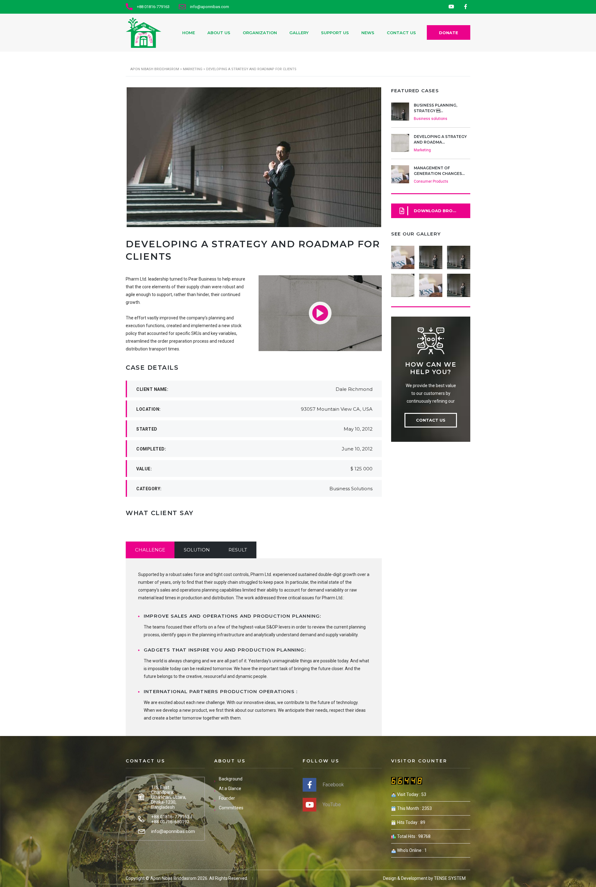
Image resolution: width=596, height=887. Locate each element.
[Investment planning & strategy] (403, 255)
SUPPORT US (335, 32)
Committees (231, 807)
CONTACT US (401, 32)
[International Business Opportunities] (431, 255)
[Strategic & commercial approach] (458, 255)
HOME (188, 32)
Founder (227, 798)
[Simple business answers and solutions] (403, 283)
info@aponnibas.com (173, 831)
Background (230, 778)
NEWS (367, 32)
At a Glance (230, 788)
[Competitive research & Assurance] (431, 283)
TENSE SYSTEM (450, 878)
